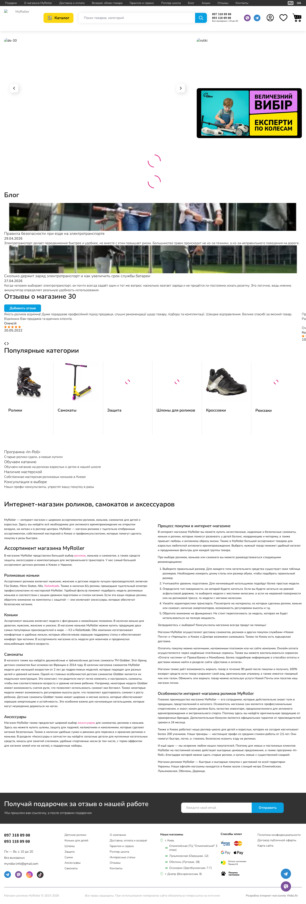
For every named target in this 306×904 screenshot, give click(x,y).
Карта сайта (265, 846)
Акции (206, 3)
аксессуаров (86, 723)
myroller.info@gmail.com (21, 864)
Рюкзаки (263, 410)
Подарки (11, 3)
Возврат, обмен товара (107, 3)
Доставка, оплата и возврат (128, 840)
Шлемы (70, 846)
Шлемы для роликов (176, 410)
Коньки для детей (76, 840)
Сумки (69, 857)
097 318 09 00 (221, 14)
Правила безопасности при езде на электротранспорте (54, 233)
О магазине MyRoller (38, 3)
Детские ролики (75, 835)
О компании (118, 835)
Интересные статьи (122, 857)
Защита (114, 410)
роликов (80, 556)
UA (299, 3)
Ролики (15, 410)
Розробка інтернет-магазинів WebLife (272, 896)
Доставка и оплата (72, 3)
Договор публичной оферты (276, 840)
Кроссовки (216, 410)
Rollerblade (51, 586)
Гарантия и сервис (142, 3)
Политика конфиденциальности (279, 835)
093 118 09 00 (221, 18)
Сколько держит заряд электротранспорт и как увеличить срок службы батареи (77, 276)
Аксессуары (73, 863)
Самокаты (67, 410)
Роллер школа (171, 3)
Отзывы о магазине (40, 296)
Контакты (242, 3)
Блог (191, 3)
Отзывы (223, 3)
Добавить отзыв (23, 308)
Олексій (10, 323)
